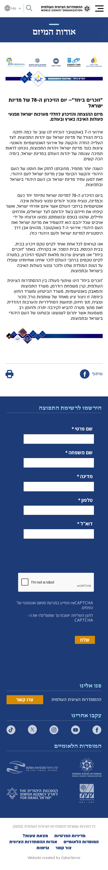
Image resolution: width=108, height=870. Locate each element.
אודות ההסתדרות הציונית (33, 841)
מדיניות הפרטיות (69, 835)
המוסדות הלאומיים (81, 841)
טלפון (87, 500)
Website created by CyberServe (54, 858)
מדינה (86, 476)
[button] (99, 8)
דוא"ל (86, 524)
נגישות (42, 847)
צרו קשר (24, 700)
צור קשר (64, 847)
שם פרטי (84, 429)
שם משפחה (81, 453)
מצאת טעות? (35, 835)
